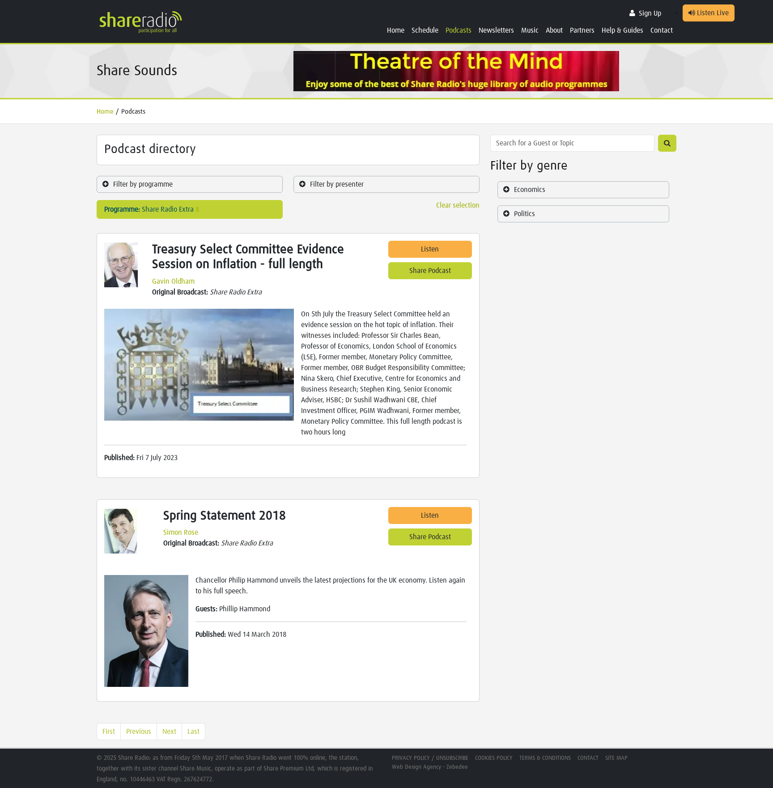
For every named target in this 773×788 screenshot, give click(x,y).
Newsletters (496, 30)
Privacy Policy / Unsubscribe (430, 758)
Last (193, 731)
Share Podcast (430, 270)
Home (395, 30)
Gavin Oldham (173, 281)
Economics (529, 189)
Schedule (425, 30)
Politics (524, 213)
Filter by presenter (337, 184)
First (108, 731)
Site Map (616, 758)
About (554, 30)
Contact (661, 30)
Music (530, 30)
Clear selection (458, 205)
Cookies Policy (494, 758)
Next (169, 731)
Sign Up (650, 13)
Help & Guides (622, 30)
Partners (582, 30)
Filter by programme (143, 184)
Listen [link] (430, 249)
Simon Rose (180, 532)
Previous (138, 731)
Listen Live (712, 13)
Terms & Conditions (545, 758)
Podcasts (458, 30)
